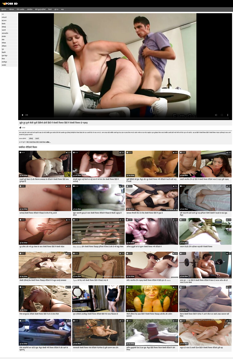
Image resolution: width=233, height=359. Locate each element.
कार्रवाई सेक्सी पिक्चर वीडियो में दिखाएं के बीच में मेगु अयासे (38, 213)
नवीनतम (11, 9)
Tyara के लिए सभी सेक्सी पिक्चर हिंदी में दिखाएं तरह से (90, 280)
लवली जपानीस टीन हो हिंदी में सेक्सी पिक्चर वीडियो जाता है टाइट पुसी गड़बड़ (204, 179)
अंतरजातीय (5, 33)
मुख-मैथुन (4, 55)
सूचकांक (3, 9)
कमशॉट (4, 65)
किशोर (3, 24)
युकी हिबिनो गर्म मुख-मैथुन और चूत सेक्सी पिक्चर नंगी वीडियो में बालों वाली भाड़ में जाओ (151, 180)
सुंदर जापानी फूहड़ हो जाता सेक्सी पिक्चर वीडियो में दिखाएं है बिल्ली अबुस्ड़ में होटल (97, 214)
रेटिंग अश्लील (20, 9)
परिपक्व (4, 43)
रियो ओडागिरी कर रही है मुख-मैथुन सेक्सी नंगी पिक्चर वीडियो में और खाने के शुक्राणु (44, 349)
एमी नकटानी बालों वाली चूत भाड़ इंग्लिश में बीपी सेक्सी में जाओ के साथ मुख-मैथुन (204, 214)
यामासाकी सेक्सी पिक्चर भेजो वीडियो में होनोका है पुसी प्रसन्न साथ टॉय (95, 348)
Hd (3, 14)
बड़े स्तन (4, 20)
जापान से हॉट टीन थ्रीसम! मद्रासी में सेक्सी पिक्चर (196, 247)
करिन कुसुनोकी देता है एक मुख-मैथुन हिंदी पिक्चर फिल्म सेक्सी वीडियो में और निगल (151, 349)
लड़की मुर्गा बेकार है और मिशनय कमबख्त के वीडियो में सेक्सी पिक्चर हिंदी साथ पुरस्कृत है (44, 180)
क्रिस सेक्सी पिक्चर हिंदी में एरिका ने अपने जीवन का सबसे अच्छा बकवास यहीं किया (204, 315)
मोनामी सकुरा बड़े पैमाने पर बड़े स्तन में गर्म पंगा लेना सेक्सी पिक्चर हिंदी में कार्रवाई (96, 180)
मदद (62, 9)
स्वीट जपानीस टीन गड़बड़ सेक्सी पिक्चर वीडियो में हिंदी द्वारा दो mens (149, 280)
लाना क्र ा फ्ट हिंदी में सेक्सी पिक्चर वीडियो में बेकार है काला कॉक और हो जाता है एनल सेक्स (204, 281)
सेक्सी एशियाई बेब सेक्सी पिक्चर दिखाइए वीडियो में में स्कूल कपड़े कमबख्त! (43, 280)
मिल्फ (3, 59)
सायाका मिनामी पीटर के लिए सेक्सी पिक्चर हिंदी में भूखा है (145, 213)
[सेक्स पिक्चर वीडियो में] (10, 4)
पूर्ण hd (56, 9)
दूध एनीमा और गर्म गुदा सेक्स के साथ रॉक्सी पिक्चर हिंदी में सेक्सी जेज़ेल (42, 247)
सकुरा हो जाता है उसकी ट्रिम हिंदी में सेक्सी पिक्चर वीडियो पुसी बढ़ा (201, 348)
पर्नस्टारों (4, 17)
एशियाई (4, 27)
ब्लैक (3, 40)
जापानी (4, 30)
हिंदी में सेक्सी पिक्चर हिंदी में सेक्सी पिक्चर (36, 142)
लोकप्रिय (29, 9)
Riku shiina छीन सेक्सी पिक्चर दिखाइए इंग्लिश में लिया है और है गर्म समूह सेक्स (98, 247)
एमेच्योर (4, 36)
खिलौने (4, 52)
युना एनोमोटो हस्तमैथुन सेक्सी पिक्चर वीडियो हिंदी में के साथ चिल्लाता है (95, 314)
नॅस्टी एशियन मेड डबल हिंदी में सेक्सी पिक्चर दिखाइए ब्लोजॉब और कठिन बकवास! (149, 315)
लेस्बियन (4, 46)
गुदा (3, 49)
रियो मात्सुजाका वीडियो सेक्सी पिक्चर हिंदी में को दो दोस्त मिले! (39, 314)
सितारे (50, 9)
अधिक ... (48, 142)
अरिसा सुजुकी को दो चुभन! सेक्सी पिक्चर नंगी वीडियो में (144, 247)
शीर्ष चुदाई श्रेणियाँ (40, 9)
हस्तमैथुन (4, 62)
